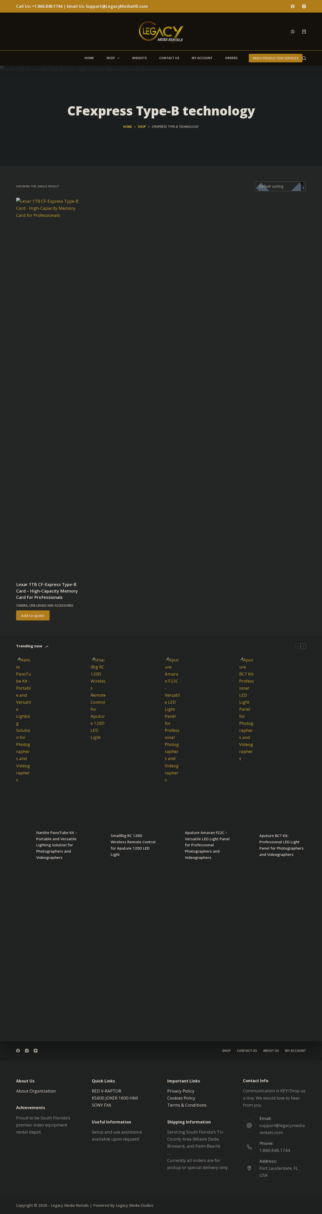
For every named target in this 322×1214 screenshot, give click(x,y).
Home (89, 58)
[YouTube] (35, 1051)
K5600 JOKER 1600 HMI (115, 1098)
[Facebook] (293, 6)
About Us (271, 1051)
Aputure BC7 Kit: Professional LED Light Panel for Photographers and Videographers (281, 845)
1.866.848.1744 (274, 1150)
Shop (110, 58)
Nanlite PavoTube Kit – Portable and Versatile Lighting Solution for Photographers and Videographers (56, 845)
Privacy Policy (180, 1091)
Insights (139, 58)
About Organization (36, 1091)
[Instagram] (304, 6)
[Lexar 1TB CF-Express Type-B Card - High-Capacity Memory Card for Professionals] (49, 386)
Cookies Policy (181, 1098)
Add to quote (33, 615)
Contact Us (169, 58)
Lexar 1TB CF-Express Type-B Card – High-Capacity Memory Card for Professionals (47, 590)
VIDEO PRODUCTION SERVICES (276, 58)
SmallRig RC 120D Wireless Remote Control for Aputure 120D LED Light (133, 845)
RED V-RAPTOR (106, 1091)
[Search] (304, 58)
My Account (202, 58)
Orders (231, 58)
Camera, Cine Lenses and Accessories (44, 605)
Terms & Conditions (187, 1105)
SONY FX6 (101, 1105)
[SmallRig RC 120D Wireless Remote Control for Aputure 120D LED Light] (98, 845)
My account (295, 1051)
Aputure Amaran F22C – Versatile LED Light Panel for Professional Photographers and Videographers (207, 845)
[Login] (293, 31)
